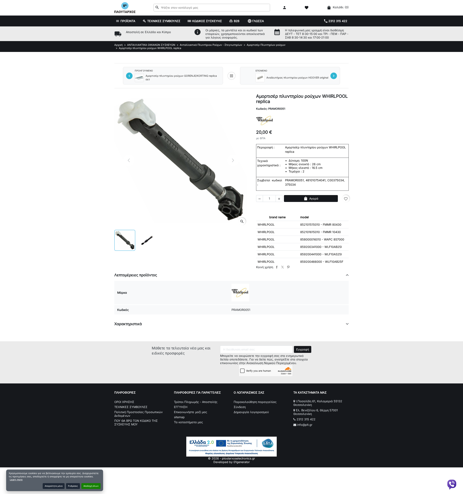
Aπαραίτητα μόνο (54, 486)
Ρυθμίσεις (73, 486)
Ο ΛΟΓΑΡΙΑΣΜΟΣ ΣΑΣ (249, 392)
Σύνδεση (240, 407)
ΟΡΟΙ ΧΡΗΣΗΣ (124, 402)
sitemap (179, 417)
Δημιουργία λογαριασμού (251, 412)
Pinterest (288, 267)
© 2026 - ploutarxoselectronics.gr (231, 458)
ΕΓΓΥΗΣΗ (180, 407)
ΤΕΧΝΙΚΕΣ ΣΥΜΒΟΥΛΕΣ (130, 407)
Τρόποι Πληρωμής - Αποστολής (195, 402)
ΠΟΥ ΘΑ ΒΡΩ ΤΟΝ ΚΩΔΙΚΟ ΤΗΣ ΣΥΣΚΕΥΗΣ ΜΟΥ (136, 422)
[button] (285, 7)
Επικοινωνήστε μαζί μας (190, 412)
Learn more (16, 479)
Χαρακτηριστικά (128, 324)
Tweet (282, 267)
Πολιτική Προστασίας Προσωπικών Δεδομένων (138, 413)
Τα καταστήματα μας (188, 422)
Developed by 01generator (231, 462)
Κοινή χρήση (277, 267)
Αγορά (310, 198)
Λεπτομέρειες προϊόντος (135, 275)
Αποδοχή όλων (91, 486)
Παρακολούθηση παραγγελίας (255, 402)
